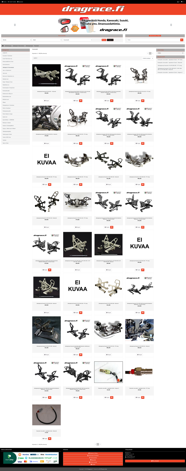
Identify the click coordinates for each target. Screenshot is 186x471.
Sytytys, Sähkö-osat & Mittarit (9, 128)
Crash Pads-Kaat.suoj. (7, 58)
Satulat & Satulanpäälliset (8, 125)
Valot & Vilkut (5, 143)
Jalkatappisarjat (29, 45)
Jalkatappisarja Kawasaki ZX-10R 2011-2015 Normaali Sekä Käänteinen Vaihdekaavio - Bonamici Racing (108, 219)
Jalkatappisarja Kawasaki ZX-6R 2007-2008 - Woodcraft (46, 346)
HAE (104, 39)
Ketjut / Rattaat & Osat (7, 82)
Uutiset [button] (93, 464)
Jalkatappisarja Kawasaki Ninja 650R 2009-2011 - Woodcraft (46, 134)
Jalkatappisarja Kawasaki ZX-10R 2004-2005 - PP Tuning (46, 176)
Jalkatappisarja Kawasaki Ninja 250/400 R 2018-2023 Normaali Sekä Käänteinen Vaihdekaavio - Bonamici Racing (108, 92)
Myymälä (93, 460)
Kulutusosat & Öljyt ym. (8, 93)
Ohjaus (4, 102)
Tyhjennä (110, 39)
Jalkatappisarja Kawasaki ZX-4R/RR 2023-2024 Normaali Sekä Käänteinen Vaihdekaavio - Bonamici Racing (46, 261)
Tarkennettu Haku (155, 35)
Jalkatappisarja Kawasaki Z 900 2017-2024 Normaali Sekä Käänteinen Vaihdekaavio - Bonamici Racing (139, 135)
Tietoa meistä (93, 462)
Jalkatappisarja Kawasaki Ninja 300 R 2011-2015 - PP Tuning (139, 91)
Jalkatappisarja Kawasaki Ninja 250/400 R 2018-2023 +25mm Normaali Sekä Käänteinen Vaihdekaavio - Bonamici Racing (77, 92)
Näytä (47, 100)
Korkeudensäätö (6, 90)
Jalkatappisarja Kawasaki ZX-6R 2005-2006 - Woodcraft (108, 303)
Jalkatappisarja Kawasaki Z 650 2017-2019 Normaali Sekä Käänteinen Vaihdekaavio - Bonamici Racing (108, 135)
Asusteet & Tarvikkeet (7, 55)
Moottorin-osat (6, 99)
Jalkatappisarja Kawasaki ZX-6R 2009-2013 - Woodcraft (139, 346)
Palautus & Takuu (93, 453)
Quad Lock (5, 116)
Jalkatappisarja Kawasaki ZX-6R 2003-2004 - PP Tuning (139, 260)
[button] (178, 2)
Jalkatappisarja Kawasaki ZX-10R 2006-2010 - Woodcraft (108, 176)
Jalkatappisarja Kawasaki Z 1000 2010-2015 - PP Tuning (77, 134)
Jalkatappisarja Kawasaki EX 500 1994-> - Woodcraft (46, 91)
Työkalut (4, 140)
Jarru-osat (5, 73)
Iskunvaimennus (6, 64)
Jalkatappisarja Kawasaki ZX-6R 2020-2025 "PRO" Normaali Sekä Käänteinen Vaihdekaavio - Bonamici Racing (77, 389)
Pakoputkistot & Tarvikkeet (8, 105)
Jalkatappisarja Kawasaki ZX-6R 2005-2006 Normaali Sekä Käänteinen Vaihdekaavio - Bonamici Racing (139, 304)
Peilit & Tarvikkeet (6, 108)
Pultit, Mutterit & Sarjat (7, 114)
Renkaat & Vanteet (7, 122)
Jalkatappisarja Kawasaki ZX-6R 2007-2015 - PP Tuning (108, 346)
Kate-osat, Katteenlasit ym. (8, 76)
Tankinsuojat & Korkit (7, 134)
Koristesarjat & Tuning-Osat (8, 87)
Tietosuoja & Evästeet (93, 455)
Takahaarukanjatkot (7, 131)
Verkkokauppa (8, 45)
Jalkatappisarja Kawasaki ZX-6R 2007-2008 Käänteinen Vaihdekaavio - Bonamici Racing (77, 347)
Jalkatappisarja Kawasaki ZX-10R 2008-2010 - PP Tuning (139, 176)
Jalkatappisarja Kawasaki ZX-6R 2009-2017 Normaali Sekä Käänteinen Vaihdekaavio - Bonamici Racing (46, 389)
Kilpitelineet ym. (6, 84)
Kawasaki (36, 45)
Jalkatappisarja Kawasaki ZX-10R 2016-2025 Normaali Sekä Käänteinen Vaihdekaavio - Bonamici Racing (139, 219)
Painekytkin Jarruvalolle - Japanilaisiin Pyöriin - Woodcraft (170, 62)
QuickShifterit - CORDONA (8, 119)
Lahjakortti (5, 52)
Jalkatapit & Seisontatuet (18, 45)
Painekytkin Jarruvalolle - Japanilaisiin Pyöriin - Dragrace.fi (108, 388)
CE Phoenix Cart (103, 469)
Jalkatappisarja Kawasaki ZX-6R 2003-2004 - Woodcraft (46, 303)
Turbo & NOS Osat (7, 137)
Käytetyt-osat (5, 79)
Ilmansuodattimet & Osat (8, 61)
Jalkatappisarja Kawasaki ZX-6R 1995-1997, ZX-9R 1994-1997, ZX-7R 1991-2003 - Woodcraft (77, 261)
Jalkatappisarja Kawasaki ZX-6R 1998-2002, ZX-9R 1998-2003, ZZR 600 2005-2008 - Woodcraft (108, 261)
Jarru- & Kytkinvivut (7, 70)
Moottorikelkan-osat (7, 96)
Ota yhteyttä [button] (155, 461)
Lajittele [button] (35, 58)
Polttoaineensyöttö (7, 111)
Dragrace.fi (90, 469)
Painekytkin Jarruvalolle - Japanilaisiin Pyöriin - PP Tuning (139, 388)
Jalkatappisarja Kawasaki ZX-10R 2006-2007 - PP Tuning (77, 176)
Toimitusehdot (93, 457)
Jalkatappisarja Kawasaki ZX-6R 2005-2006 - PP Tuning (77, 303)
